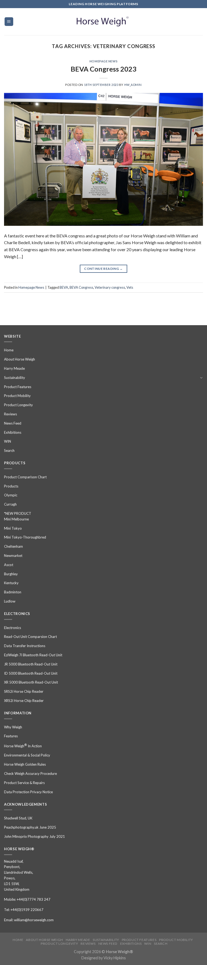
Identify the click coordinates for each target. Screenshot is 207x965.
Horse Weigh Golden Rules (25, 764)
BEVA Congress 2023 (103, 69)
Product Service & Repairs (24, 783)
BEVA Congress (81, 287)
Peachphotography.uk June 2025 (30, 827)
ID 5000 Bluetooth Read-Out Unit (30, 673)
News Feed (12, 423)
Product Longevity (18, 405)
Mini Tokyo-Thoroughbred (25, 537)
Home (8, 350)
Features (11, 736)
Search (9, 450)
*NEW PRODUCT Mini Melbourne (17, 516)
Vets (129, 287)
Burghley (11, 574)
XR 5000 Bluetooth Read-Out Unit (31, 682)
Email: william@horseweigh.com (29, 920)
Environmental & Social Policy (27, 755)
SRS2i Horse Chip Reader (23, 691)
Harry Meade (14, 368)
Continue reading (103, 269)
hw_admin (133, 84)
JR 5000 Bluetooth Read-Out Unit (30, 664)
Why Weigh (13, 727)
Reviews (10, 414)
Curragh (10, 504)
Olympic (10, 495)
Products (11, 486)
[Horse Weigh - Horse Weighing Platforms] (103, 21)
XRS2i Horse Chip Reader (24, 700)
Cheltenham (13, 546)
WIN (7, 441)
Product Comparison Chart (25, 477)
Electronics (12, 628)
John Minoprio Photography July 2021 (34, 836)
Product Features (17, 387)
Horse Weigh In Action (23, 745)
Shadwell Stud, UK (18, 818)
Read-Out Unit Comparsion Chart (30, 636)
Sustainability (14, 377)
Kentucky (11, 583)
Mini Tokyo (13, 528)
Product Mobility (17, 396)
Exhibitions (12, 432)
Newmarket (13, 555)
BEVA (64, 287)
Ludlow (9, 601)
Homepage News (103, 61)
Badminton (12, 592)
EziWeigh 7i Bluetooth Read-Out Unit (33, 655)
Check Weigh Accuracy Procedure (30, 773)
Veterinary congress (110, 287)
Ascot (8, 565)
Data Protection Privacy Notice (28, 792)
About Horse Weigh (19, 359)
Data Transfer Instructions (24, 646)
